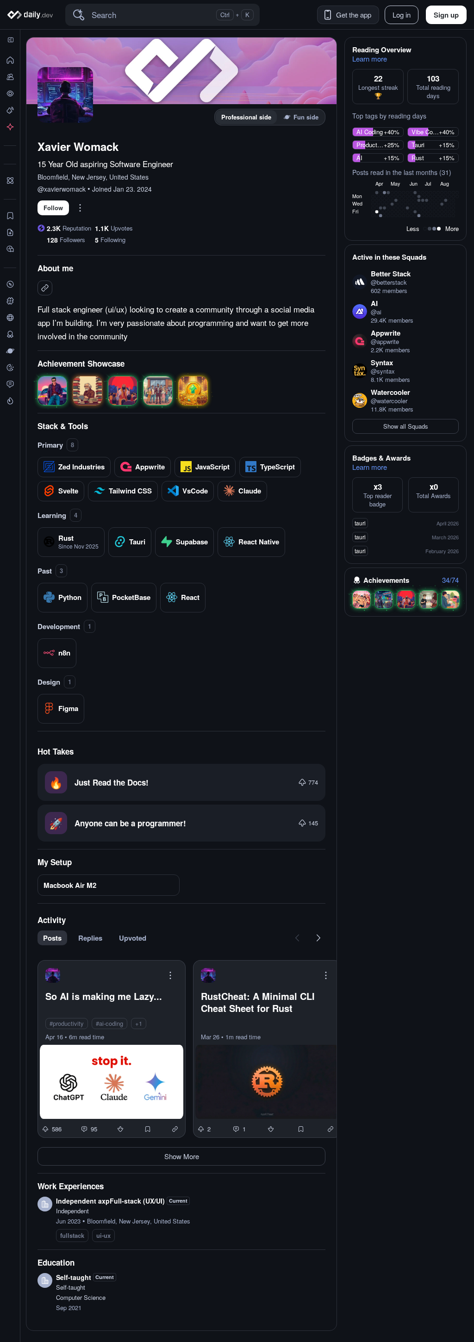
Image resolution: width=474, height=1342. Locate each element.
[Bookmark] (147, 1129)
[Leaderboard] (10, 334)
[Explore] (10, 284)
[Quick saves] (10, 215)
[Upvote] (302, 782)
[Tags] (10, 301)
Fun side (305, 116)
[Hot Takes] (10, 401)
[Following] (10, 77)
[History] (10, 93)
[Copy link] (175, 1129)
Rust (418, 158)
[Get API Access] (10, 127)
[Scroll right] (318, 937)
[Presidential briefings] (10, 232)
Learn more (369, 58)
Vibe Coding (425, 132)
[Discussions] (10, 384)
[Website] (44, 288)
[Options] (80, 207)
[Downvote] (120, 1129)
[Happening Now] (10, 110)
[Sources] (10, 317)
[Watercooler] (10, 367)
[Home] (31, 15)
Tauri (418, 145)
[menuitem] (55, 937)
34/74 (450, 580)
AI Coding (369, 132)
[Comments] (84, 1129)
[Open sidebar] (10, 39)
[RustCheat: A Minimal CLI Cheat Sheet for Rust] (267, 1049)
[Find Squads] (10, 180)
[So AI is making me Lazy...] (111, 1049)
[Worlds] (10, 351)
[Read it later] (10, 249)
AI (359, 158)
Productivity (370, 145)
